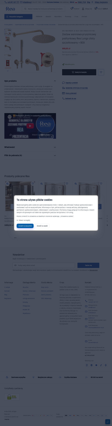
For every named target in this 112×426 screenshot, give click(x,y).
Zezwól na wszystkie (25, 226)
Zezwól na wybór (42, 226)
